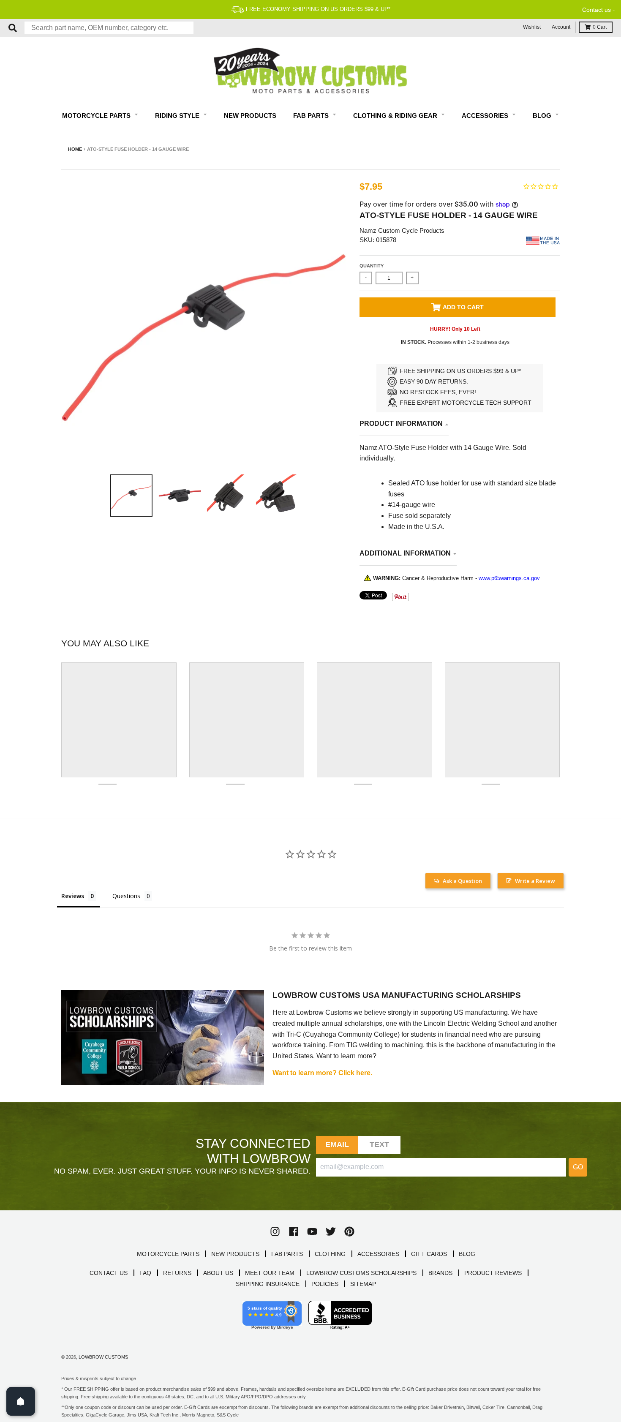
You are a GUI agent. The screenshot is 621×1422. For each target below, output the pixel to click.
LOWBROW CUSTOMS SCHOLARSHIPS (361, 1272)
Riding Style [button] (178, 115)
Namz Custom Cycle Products (402, 230)
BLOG (467, 1253)
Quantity (372, 265)
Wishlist (532, 27)
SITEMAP (363, 1283)
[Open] (20, 1401)
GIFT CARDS (429, 1253)
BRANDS (440, 1272)
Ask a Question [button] (462, 881)
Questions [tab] (126, 896)
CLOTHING (330, 1253)
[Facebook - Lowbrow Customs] (294, 1231)
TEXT (379, 1144)
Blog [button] (543, 115)
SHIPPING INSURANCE (268, 1283)
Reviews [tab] (72, 896)
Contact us (596, 9)
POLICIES (324, 1283)
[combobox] (109, 28)
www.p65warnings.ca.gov (509, 578)
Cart (600, 27)
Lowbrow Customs (103, 1356)
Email (337, 1144)
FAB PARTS (287, 1253)
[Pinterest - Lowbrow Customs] (349, 1231)
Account (561, 27)
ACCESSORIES (378, 1253)
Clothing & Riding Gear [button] (396, 115)
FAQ (145, 1272)
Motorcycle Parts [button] (97, 115)
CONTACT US (109, 1272)
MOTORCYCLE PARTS (168, 1253)
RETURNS (177, 1272)
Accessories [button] (486, 115)
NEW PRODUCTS (235, 1253)
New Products (250, 115)
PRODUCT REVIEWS (493, 1272)
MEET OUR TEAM (269, 1272)
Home (75, 149)
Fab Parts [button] (311, 115)
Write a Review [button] (535, 881)
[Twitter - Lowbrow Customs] (331, 1231)
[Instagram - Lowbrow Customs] (275, 1231)
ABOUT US (218, 1272)
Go (578, 1167)
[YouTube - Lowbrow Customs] (312, 1231)
